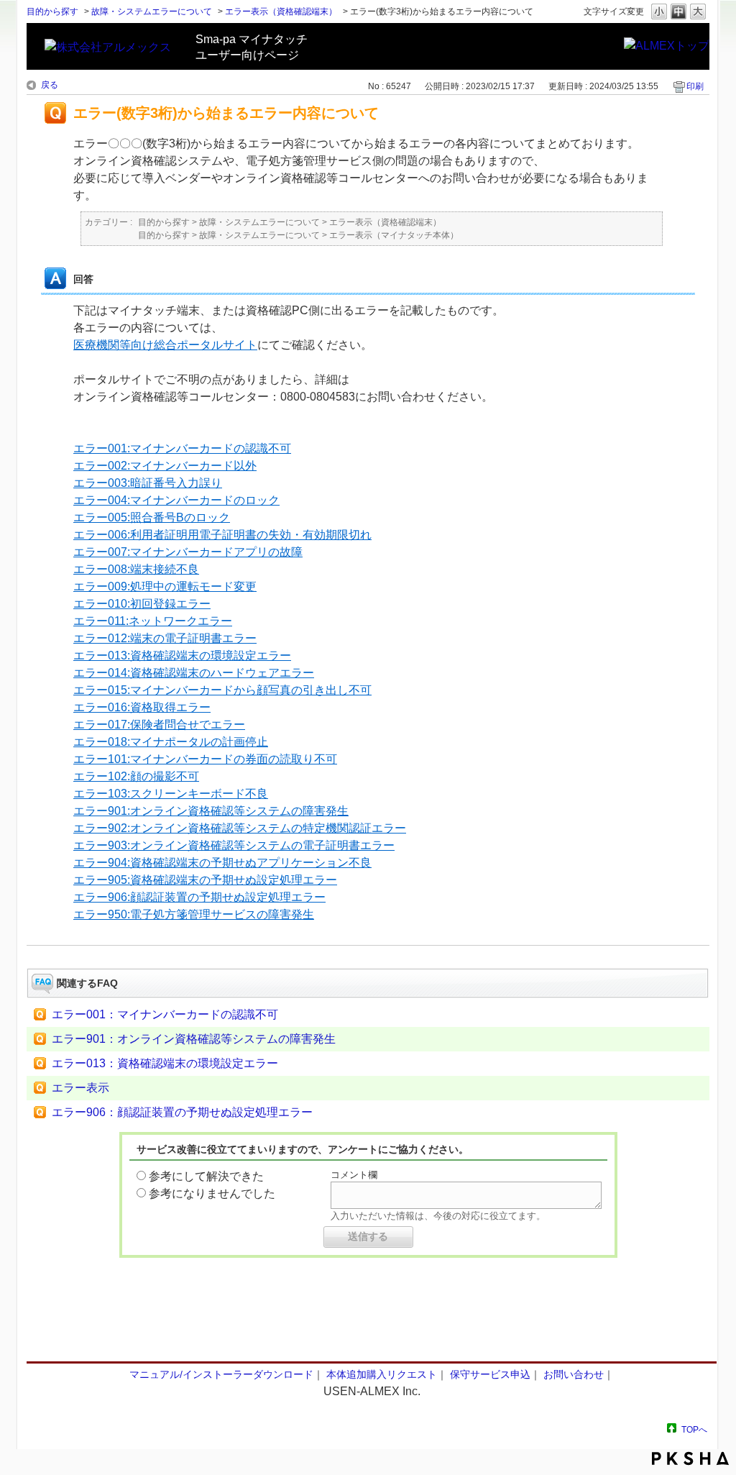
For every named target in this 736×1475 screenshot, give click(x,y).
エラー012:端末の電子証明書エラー (165, 638)
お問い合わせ (573, 1374)
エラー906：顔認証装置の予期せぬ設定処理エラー (182, 1112)
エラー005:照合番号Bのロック (151, 517)
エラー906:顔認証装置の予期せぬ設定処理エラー (199, 897)
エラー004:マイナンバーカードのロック (176, 500)
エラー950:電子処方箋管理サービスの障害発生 (193, 914)
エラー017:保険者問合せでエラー (159, 724)
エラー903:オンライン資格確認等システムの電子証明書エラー (234, 845)
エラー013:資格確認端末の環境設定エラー (182, 655)
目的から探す (52, 11)
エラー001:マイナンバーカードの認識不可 (182, 448)
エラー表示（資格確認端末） (281, 11)
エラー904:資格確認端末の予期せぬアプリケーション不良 (222, 863)
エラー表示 (80, 1088)
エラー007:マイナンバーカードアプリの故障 (188, 552)
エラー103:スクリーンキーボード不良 (170, 793)
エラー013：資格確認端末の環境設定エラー (165, 1063)
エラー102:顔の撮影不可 (136, 776)
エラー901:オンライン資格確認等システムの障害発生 (211, 811)
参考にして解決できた (206, 1176)
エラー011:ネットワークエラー (152, 621)
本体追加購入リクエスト (381, 1374)
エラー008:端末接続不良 (136, 569)
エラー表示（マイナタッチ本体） (394, 235)
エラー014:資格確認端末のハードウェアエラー (193, 673)
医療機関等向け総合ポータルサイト (165, 345)
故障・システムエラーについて (151, 11)
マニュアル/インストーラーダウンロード (221, 1374)
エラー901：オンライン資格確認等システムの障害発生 (194, 1039)
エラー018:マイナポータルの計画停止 (170, 742)
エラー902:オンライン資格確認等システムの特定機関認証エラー (239, 828)
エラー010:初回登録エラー (142, 604)
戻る (49, 85)
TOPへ (694, 1429)
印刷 (695, 86)
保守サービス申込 (490, 1374)
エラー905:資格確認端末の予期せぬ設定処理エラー (205, 880)
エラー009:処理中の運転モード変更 (165, 586)
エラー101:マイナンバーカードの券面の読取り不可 (205, 759)
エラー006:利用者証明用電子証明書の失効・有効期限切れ (222, 535)
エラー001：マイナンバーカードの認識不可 (165, 1014)
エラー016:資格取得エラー (142, 707)
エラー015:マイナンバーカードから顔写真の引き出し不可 (222, 690)
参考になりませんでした (212, 1193)
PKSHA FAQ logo (690, 1458)
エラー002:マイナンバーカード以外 (165, 466)
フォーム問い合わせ (368, 1332)
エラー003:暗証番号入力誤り (147, 483)
